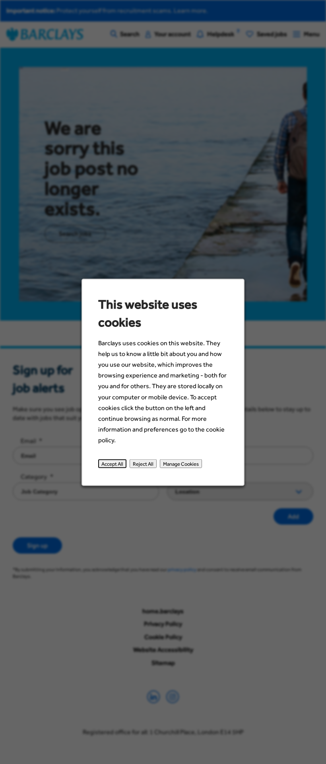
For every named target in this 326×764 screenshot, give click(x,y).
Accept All (112, 464)
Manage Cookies (181, 464)
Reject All (143, 464)
